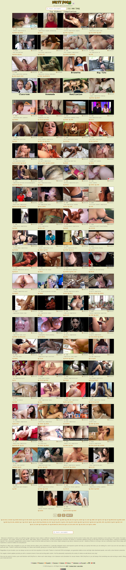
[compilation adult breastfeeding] (101, 223)
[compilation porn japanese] (25, 114)
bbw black (93, 522)
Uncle (21, 184)
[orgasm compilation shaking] (101, 92)
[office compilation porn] (75, 244)
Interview (23, 206)
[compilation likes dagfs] (75, 353)
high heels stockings (7, 519)
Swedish (66, 184)
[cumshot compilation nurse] (50, 244)
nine (55, 522)
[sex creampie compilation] (25, 418)
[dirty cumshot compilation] (50, 136)
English (34, 563)
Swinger (47, 119)
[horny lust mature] (25, 396)
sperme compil (101, 522)
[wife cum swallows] (25, 49)
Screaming (67, 423)
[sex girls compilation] (75, 331)
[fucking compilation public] (75, 288)
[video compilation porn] (101, 461)
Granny (15, 401)
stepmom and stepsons (48, 519)
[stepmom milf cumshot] (101, 157)
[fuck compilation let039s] (75, 201)
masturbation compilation (58, 524)
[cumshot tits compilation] (75, 440)
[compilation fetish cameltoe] (75, 483)
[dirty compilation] (50, 223)
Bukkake (16, 336)
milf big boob (35, 524)
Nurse (46, 249)
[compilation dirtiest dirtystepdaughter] (25, 179)
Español (48, 563)
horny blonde (122, 519)
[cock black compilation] (50, 49)
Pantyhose (67, 141)
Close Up (92, 249)
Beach (66, 206)
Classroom (102, 445)
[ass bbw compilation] (101, 353)
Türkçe (69, 563)
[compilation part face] (50, 461)
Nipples (92, 97)
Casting (41, 119)
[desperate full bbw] (50, 114)
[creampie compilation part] (25, 288)
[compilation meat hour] (75, 157)
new (73, 8)
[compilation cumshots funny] (75, 114)
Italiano (62, 563)
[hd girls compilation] (101, 288)
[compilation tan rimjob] (50, 266)
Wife (21, 54)
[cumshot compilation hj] (25, 27)
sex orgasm (37, 522)
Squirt (15, 141)
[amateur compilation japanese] (75, 461)
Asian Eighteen (93, 293)
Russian (66, 358)
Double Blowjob (50, 163)
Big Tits (67, 315)
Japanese (16, 119)
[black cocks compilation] (25, 201)
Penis (91, 141)
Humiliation (22, 336)
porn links (80, 566)
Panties (101, 336)
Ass (91, 358)
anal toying (66, 522)
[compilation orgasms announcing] (50, 27)
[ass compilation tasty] (50, 201)
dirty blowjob (74, 522)
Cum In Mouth (93, 32)
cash (107, 519)
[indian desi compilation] (50, 418)
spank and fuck (70, 519)
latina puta (37, 519)
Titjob (46, 488)
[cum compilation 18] (101, 49)
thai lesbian (79, 519)
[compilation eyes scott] (25, 331)
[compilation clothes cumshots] (101, 483)
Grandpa (16, 358)
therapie (109, 522)
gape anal (57, 519)
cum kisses (86, 522)
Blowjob (41, 510)
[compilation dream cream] (25, 309)
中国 (94, 563)
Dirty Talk (42, 141)
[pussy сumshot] (101, 179)
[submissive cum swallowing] (101, 266)
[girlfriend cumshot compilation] (101, 201)
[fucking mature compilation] (75, 223)
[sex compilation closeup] (101, 244)
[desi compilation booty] (50, 179)
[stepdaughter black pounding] (50, 331)
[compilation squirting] (25, 136)
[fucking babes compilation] (25, 244)
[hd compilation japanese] (75, 266)
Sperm (100, 32)
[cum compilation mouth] (25, 157)
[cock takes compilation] (101, 136)
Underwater (47, 76)
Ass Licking (42, 163)
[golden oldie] (101, 418)
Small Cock (73, 271)
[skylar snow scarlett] (25, 461)
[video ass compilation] (75, 309)
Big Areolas (42, 336)
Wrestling (16, 423)
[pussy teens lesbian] (50, 375)
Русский (83, 563)
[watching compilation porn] (75, 179)
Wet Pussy (21, 76)
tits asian (86, 519)
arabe (6, 522)
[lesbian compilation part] (75, 375)
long (77, 8)
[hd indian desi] (50, 440)
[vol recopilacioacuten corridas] (50, 288)
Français (55, 563)
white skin (101, 519)
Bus (91, 380)
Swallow (16, 54)
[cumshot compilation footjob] (101, 396)
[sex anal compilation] (75, 418)
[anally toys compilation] (25, 440)
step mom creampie (28, 519)
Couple (66, 32)
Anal (66, 401)
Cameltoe (67, 488)
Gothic (66, 336)
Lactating (92, 228)
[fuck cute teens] (25, 353)
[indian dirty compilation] (25, 223)
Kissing (16, 184)
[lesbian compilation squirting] (101, 309)
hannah (63, 519)
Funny (72, 119)
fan (41, 524)
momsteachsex (114, 519)
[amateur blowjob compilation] (50, 505)
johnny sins (94, 519)
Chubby (66, 445)
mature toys (47, 524)
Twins (40, 401)
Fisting (41, 358)
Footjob (92, 401)
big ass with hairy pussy (72, 524)
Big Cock (92, 467)
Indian (21, 32)
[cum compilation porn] (25, 375)
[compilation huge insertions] (50, 353)
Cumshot (41, 76)
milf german (93, 524)
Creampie (67, 54)
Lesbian (66, 380)
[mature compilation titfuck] (50, 483)
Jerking (66, 249)
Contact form (72, 566)
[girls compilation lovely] (75, 136)
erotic (59, 522)
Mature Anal (17, 445)
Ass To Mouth (42, 206)
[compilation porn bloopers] (25, 483)
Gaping (15, 76)
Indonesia (75, 563)
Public (96, 141)
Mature (66, 228)
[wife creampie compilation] (75, 49)
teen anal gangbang (14, 522)
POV (20, 467)
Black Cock (42, 54)
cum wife (26, 522)
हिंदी (89, 563)
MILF (15, 380)
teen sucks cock (84, 524)
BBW (95, 358)
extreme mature (18, 519)
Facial (48, 141)
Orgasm (41, 32)
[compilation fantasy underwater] (50, 70)
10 (21, 522)
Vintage (97, 423)
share (80, 522)
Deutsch (41, 563)
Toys (23, 445)
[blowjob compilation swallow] (25, 266)
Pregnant (73, 54)
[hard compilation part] (101, 114)
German (91, 315)
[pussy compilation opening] (24, 70)
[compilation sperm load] (101, 27)
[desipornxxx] (75, 505)
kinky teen (119, 522)
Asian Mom (67, 467)
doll (31, 522)
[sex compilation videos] (50, 309)
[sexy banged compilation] (101, 375)
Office (72, 249)
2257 (67, 566)
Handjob (16, 32)
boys (114, 522)
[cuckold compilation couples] (75, 27)
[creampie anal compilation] (75, 396)
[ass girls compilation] (50, 157)
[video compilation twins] (50, 396)
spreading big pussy (47, 522)
